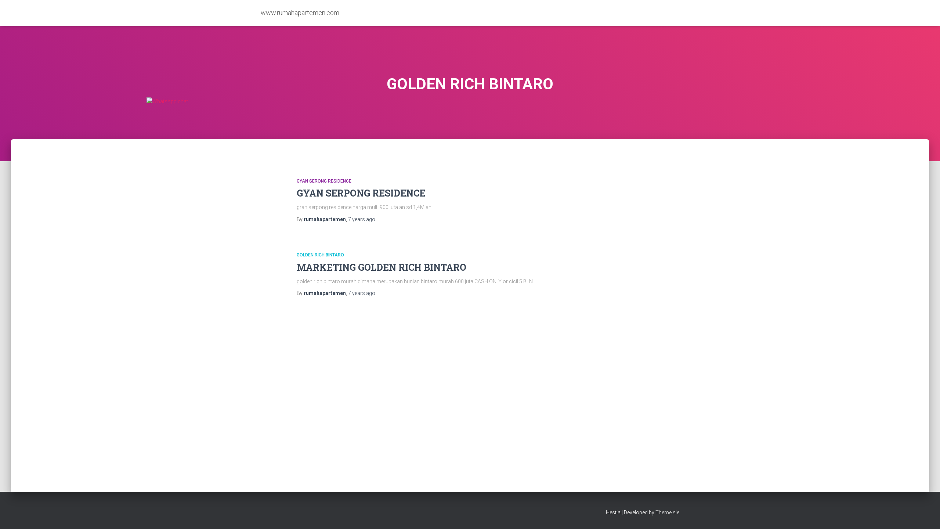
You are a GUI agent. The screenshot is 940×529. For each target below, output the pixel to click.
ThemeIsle (667, 512)
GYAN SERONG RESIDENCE (324, 181)
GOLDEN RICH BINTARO (320, 255)
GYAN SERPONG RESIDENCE (361, 193)
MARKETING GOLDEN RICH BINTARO (381, 267)
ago (361, 219)
